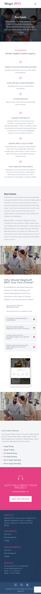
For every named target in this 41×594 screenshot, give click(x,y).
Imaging (6, 540)
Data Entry (7, 534)
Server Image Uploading (12, 460)
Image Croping (9, 450)
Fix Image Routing (10, 453)
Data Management (10, 537)
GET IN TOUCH (20, 498)
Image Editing (9, 446)
